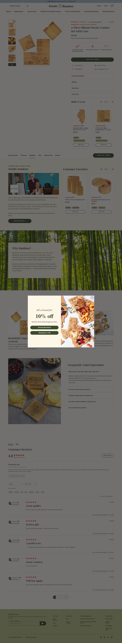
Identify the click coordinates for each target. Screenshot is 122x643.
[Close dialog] (92, 297)
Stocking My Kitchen (44, 327)
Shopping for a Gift (44, 333)
